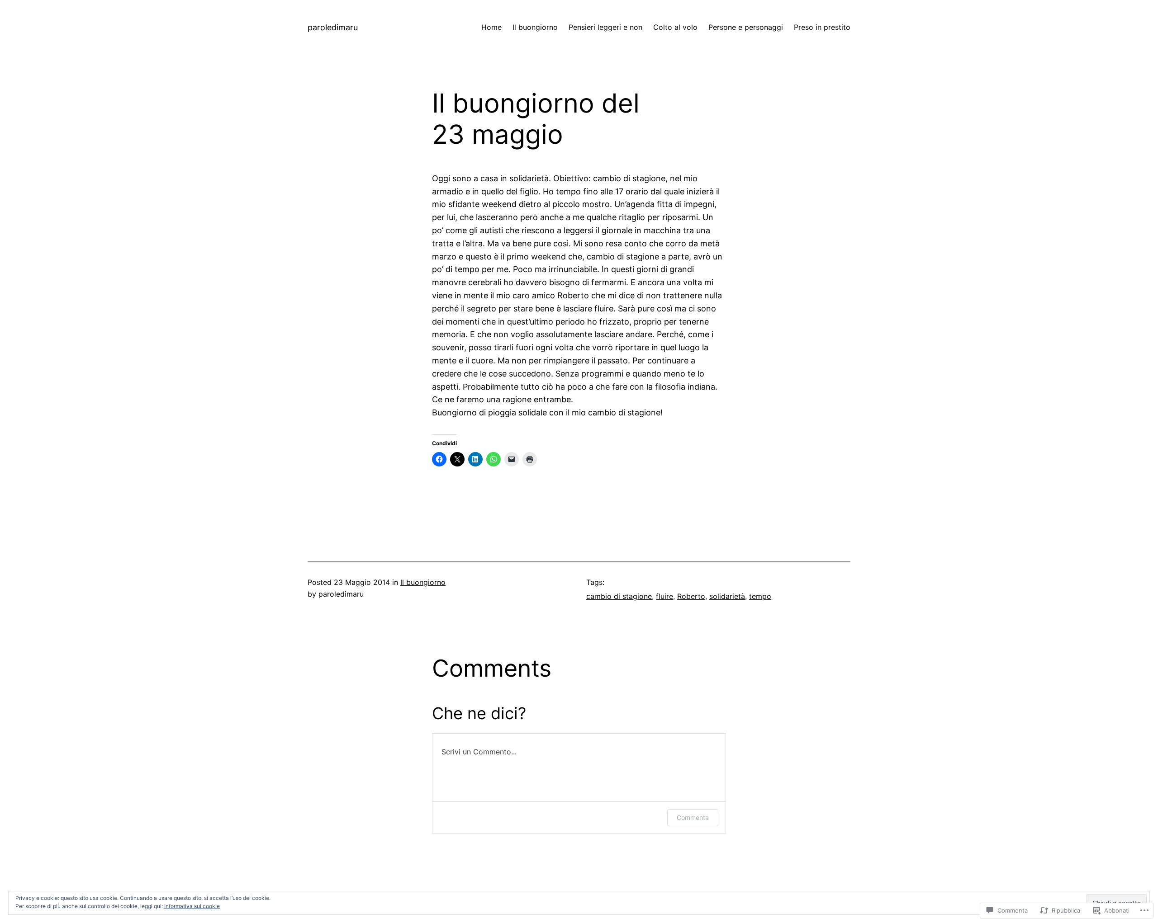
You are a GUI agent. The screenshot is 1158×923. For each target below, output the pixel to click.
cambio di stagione (619, 596)
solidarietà (727, 596)
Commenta (693, 817)
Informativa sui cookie (192, 906)
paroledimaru (333, 27)
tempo (760, 596)
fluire (664, 596)
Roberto (691, 596)
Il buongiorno (423, 582)
